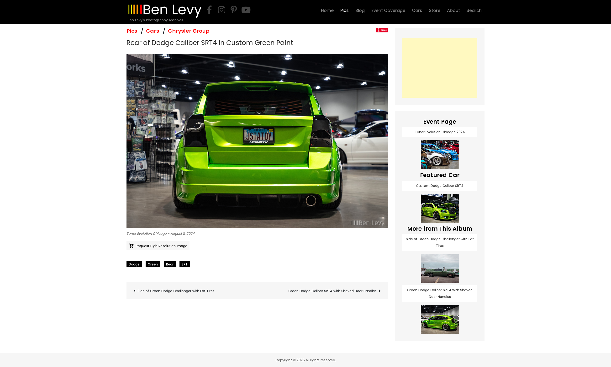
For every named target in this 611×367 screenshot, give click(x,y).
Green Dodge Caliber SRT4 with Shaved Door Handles (332, 291)
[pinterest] (233, 10)
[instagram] (221, 10)
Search (474, 10)
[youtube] (246, 10)
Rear (170, 264)
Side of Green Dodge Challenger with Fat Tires (176, 291)
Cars (417, 10)
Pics (344, 10)
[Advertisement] (439, 68)
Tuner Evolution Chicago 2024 (440, 132)
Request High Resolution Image (161, 246)
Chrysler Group (189, 31)
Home (327, 10)
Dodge (134, 264)
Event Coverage (388, 10)
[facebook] (209, 10)
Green (153, 264)
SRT (185, 264)
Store (434, 10)
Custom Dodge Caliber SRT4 (440, 185)
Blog (360, 10)
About (453, 10)
